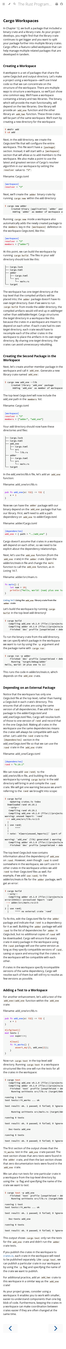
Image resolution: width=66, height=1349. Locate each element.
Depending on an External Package (29, 688)
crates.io (8, 1256)
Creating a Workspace (19, 66)
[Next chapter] (55, 1328)
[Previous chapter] (10, 1328)
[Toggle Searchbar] (14, 4)
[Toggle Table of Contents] (4, 4)
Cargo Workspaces (20, 20)
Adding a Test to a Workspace (25, 990)
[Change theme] (9, 4)
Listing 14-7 (8, 600)
